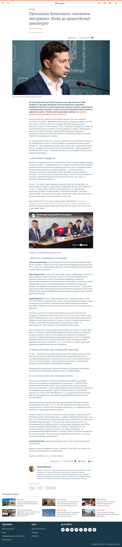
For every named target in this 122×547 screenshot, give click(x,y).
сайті (50, 456)
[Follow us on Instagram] (81, 530)
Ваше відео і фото (8, 529)
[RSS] (85, 530)
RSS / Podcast (6, 540)
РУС (99, 3)
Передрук (35, 532)
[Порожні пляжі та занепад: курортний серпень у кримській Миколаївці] (88, 512)
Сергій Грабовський (36, 28)
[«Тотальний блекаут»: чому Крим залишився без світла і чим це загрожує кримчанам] (48, 512)
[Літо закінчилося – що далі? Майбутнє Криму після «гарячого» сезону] (88, 502)
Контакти (35, 536)
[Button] (72, 38)
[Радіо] (116, 3)
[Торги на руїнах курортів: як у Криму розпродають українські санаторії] (8, 502)
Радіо (4, 532)
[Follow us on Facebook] (63, 530)
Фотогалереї (101, 510)
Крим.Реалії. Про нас (39, 529)
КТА (105, 3)
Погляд (32, 9)
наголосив (52, 405)
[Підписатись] (94, 530)
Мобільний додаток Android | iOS (13, 536)
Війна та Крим (61, 499)
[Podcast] (90, 530)
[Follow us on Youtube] (72, 530)
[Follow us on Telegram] (76, 530)
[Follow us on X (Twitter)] (67, 530)
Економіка (20, 499)
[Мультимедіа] (110, 3)
